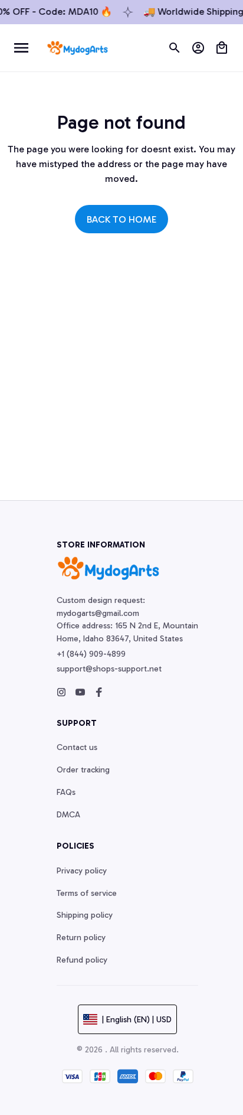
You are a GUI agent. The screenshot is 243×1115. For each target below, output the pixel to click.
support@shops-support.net (109, 669)
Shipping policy (85, 915)
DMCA (68, 815)
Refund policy (82, 960)
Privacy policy (82, 871)
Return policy (81, 938)
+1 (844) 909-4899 (91, 654)
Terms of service (87, 893)
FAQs (66, 792)
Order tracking (83, 770)
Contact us (77, 747)
